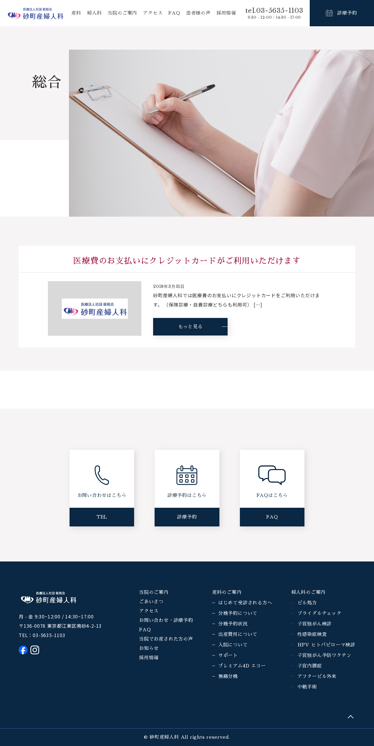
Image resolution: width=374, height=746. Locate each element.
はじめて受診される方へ (245, 603)
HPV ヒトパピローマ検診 (326, 645)
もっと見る (190, 326)
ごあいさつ (151, 601)
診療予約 (347, 13)
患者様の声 (198, 13)
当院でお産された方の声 (166, 639)
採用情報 (226, 13)
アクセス (152, 13)
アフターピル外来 (317, 676)
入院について (233, 645)
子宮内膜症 (309, 666)
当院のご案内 (122, 13)
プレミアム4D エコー (242, 666)
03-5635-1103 (49, 635)
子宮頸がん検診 (314, 624)
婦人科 (94, 13)
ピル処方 (307, 603)
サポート (228, 655)
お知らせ (149, 648)
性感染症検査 (312, 634)
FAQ (174, 13)
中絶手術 (307, 687)
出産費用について (237, 634)
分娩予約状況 (233, 624)
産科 (76, 13)
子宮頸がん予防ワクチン (324, 655)
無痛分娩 (228, 676)
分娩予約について (237, 613)
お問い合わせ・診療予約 (166, 620)
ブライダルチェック (319, 613)
